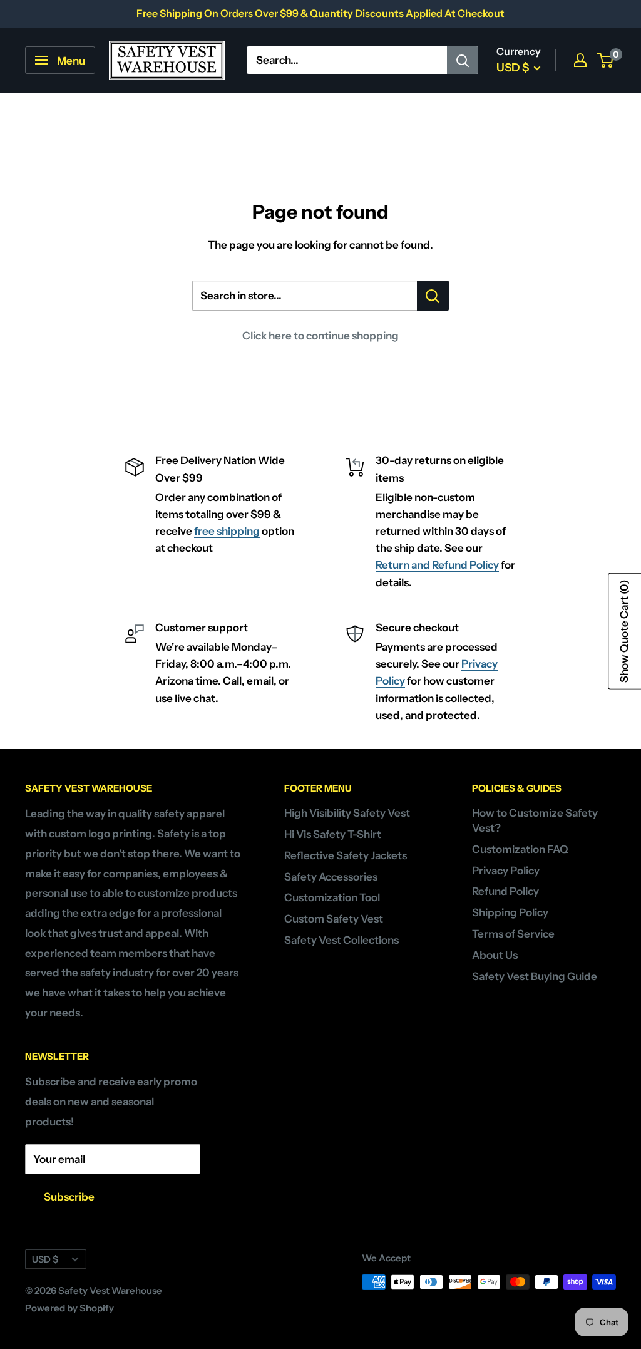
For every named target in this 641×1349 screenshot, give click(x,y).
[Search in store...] (433, 296)
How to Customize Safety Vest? (535, 820)
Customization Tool (332, 897)
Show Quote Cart (624, 630)
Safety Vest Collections (341, 940)
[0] (605, 60)
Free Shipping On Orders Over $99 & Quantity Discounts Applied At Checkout (320, 13)
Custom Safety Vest (333, 918)
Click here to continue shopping (320, 335)
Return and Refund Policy (437, 565)
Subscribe (69, 1197)
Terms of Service (513, 934)
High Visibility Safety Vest (347, 813)
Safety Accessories (330, 877)
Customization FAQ (520, 849)
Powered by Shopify (69, 1308)
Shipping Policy (510, 912)
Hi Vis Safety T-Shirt (332, 834)
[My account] (580, 60)
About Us (495, 955)
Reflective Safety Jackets (345, 855)
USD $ (45, 1259)
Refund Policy (505, 891)
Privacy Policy (506, 870)
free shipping (227, 531)
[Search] (462, 60)
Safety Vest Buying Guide (534, 976)
